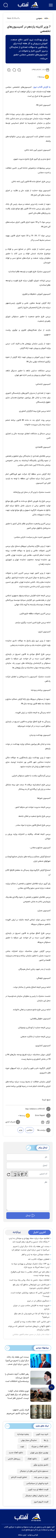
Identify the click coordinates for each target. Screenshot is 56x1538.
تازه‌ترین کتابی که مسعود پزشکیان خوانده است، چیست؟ (29, 1294)
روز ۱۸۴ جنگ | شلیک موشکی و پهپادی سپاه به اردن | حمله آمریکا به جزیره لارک (30, 1265)
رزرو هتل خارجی (14, 1458)
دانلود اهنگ (32, 1458)
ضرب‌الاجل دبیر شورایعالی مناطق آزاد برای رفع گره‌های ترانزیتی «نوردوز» (31, 1286)
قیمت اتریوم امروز (41, 1501)
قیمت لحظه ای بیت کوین (38, 1489)
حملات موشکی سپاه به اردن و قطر (35, 1254)
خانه (46, 18)
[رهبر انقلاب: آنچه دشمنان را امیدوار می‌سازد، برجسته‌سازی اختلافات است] (40, 1377)
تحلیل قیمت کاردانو (19, 1477)
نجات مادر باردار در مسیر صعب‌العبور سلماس (31, 1334)
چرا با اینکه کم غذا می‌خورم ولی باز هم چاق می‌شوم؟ (31, 1315)
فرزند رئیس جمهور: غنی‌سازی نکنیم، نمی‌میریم (18, 1411)
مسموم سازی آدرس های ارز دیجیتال (34, 1471)
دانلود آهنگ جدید (16, 1452)
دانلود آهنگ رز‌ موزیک (39, 1446)
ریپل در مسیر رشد (41, 1477)
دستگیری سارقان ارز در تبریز (38, 1300)
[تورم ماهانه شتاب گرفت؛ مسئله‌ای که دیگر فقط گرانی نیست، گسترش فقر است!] (40, 1394)
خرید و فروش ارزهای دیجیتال (36, 1495)
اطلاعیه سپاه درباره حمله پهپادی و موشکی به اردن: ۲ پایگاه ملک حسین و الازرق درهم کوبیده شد (29, 1240)
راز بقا (46, 1440)
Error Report (40, 1115)
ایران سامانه (22, 1535)
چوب (22, 1446)
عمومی (39, 18)
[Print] (42, 1122)
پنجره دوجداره (23, 1434)
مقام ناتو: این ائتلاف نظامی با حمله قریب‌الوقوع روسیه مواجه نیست (30, 1274)
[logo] (28, 4)
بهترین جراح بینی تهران (39, 1452)
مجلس (29, 1130)
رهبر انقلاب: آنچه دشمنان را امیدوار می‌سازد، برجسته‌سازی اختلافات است (17, 1378)
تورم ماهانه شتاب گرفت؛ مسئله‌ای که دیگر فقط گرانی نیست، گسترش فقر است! (17, 1394)
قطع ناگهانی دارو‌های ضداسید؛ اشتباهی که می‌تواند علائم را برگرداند (28, 1328)
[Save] (48, 1122)
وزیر (20, 1130)
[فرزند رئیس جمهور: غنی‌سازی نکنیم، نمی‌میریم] (40, 1411)
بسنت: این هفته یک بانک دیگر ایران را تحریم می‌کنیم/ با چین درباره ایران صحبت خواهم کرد (30, 1248)
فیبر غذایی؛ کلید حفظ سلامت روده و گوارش (31, 1321)
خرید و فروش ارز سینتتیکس (37, 1483)
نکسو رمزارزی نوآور (40, 1465)
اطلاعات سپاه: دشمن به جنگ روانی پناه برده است (29, 1280)
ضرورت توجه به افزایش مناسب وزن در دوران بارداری (31, 1307)
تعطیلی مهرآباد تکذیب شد (38, 1259)
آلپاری (46, 1458)
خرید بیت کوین (42, 1434)
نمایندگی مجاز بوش (29, 1440)
